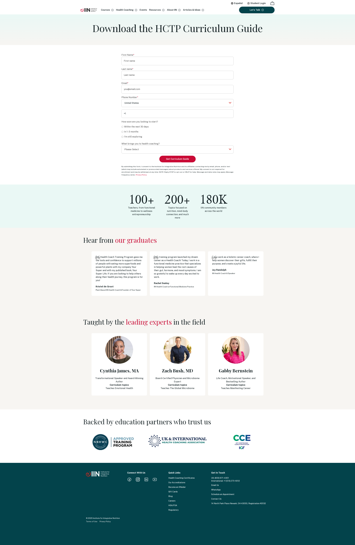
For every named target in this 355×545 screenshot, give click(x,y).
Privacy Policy (141, 175)
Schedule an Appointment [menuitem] (222, 494)
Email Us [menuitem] (215, 485)
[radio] (177, 126)
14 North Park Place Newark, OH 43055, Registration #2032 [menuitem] (238, 503)
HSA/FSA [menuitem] (172, 505)
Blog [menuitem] (170, 496)
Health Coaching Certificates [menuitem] (181, 478)
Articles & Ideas (191, 10)
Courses (105, 10)
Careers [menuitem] (171, 501)
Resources (155, 10)
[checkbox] (177, 131)
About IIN (172, 10)
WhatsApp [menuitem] (216, 490)
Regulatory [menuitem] (173, 510)
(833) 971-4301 (222, 478)
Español (238, 3)
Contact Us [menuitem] (216, 499)
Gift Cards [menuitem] (173, 492)
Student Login (258, 3)
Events (143, 10)
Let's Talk (255, 10)
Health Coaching (125, 10)
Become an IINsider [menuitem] (177, 487)
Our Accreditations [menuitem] (176, 482)
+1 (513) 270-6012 (232, 481)
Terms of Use (91, 521)
